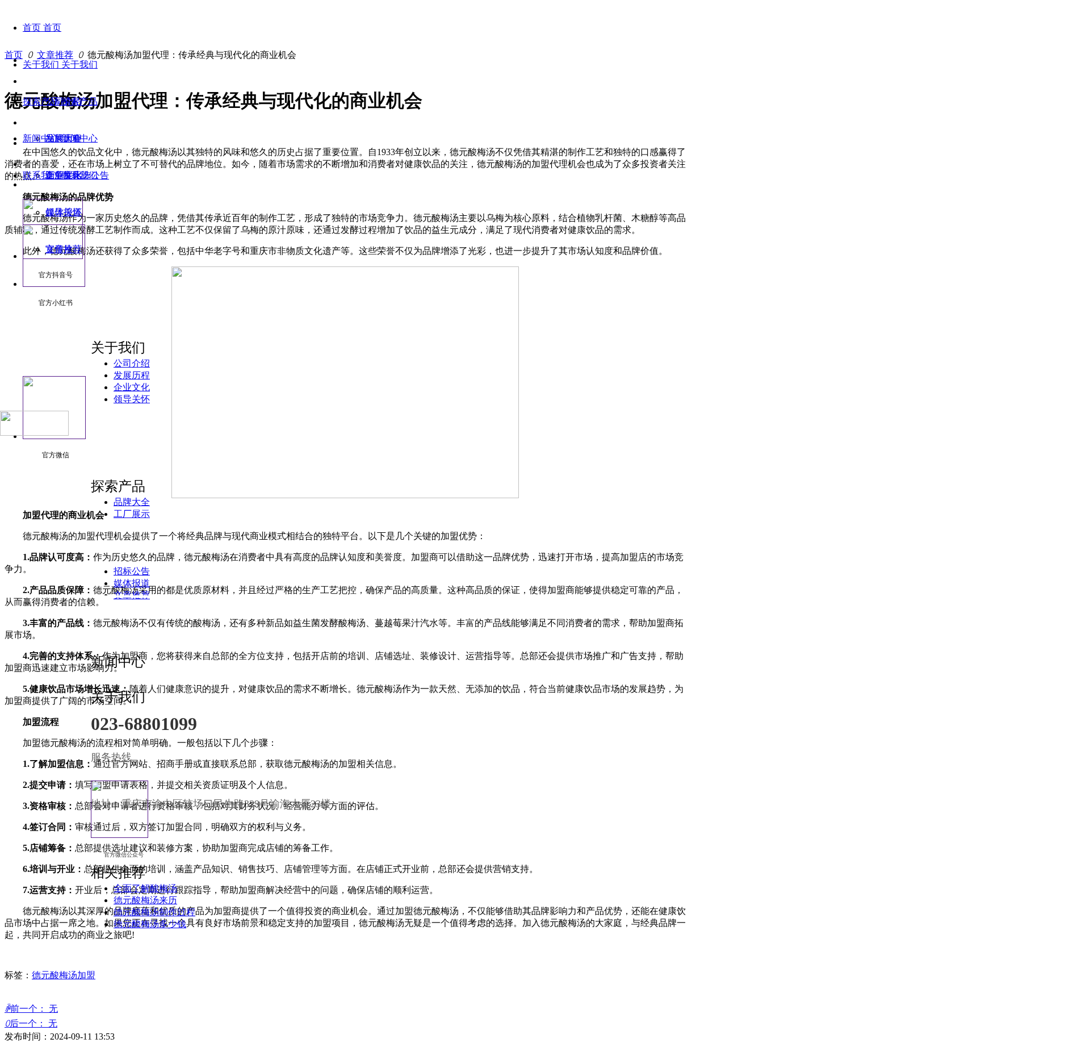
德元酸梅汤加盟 (63, 975)
